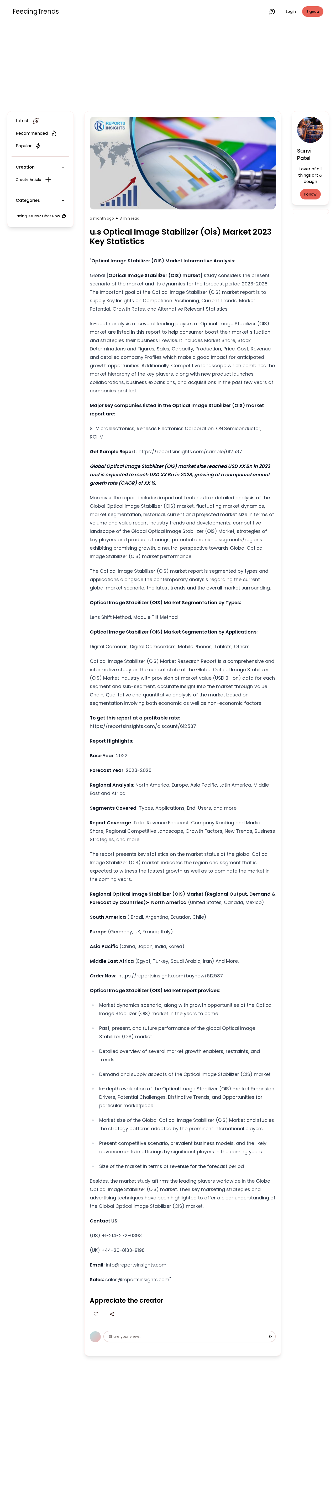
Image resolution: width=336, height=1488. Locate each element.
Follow (310, 194)
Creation (25, 167)
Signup (312, 11)
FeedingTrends (36, 11)
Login (291, 11)
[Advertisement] (168, 66)
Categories (28, 200)
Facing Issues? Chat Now (37, 216)
